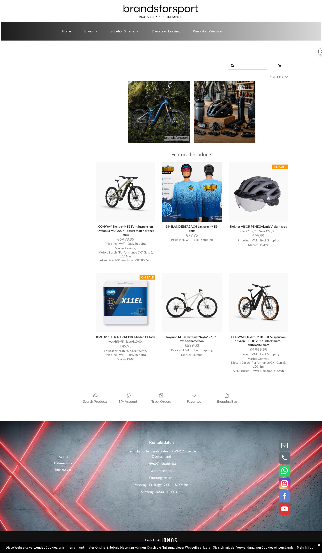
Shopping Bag (226, 401)
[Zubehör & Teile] (224, 103)
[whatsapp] (284, 471)
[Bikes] (159, 103)
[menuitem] (67, 31)
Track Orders (161, 401)
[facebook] (284, 496)
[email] (284, 446)
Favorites (194, 401)
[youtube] (284, 509)
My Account (128, 401)
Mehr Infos (305, 547)
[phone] (284, 458)
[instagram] (284, 484)
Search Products (95, 401)
